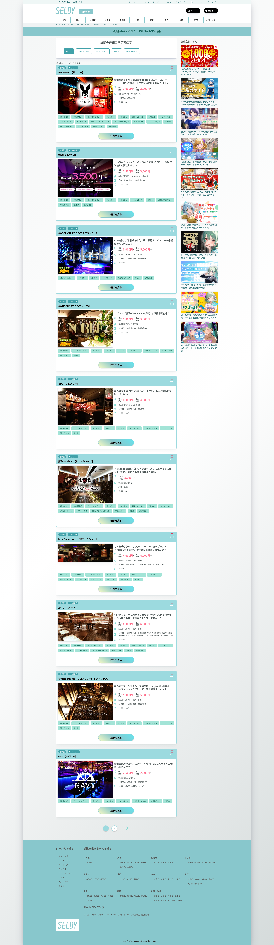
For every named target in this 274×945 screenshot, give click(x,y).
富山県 (123, 879)
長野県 (103, 879)
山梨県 (96, 879)
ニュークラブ (144, 2)
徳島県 (123, 896)
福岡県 (156, 896)
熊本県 (177, 896)
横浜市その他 (131, 51)
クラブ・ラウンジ (182, 2)
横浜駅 (115, 24)
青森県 (123, 862)
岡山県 (103, 896)
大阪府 (204, 879)
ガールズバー (157, 2)
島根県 (96, 896)
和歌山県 (198, 883)
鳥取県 (89, 896)
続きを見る (122, 136)
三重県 (177, 879)
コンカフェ (169, 2)
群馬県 (170, 862)
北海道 (89, 862)
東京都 (204, 862)
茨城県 (156, 862)
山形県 (123, 866)
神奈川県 (97, 24)
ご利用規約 (135, 914)
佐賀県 (163, 896)
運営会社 (145, 914)
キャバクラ (133, 2)
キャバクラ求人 (64, 2)
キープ (193, 10)
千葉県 (197, 862)
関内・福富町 (101, 51)
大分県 (156, 900)
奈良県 (190, 883)
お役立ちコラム (90, 914)
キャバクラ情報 (76, 2)
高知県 (144, 896)
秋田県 (144, 862)
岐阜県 (156, 879)
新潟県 (89, 879)
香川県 (130, 896)
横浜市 (106, 24)
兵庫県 (211, 879)
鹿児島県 (171, 900)
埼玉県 (190, 862)
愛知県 (170, 879)
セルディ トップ (61, 24)
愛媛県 (137, 896)
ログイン (211, 10)
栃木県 (163, 862)
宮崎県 (163, 900)
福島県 (130, 866)
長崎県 (170, 896)
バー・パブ (205, 2)
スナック (195, 2)
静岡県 (163, 879)
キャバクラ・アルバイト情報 (80, 24)
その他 (214, 2)
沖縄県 (179, 900)
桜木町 (117, 51)
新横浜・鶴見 (83, 51)
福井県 (137, 879)
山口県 (89, 900)
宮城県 (137, 862)
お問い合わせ (123, 914)
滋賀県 (190, 879)
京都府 (197, 879)
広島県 (110, 896)
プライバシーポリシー (107, 914)
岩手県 (130, 862)
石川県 (130, 879)
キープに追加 (172, 67)
